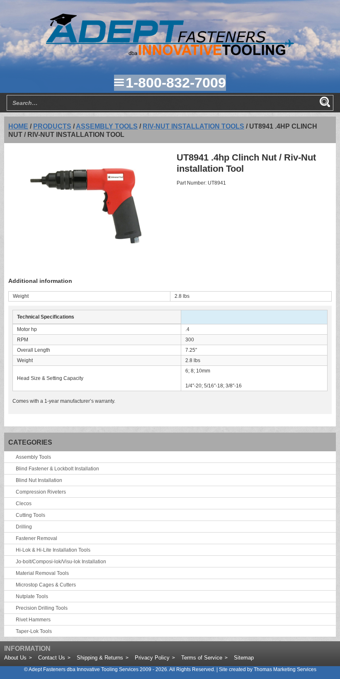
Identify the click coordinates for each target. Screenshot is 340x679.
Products (52, 126)
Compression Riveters (41, 492)
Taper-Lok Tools (34, 631)
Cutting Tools (30, 515)
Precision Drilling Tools (42, 608)
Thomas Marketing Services (285, 669)
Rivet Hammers (33, 620)
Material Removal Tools (42, 573)
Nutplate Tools (32, 596)
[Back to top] (311, 650)
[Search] (324, 102)
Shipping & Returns (100, 658)
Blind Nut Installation (39, 480)
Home (18, 126)
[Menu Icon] (119, 83)
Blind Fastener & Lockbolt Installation (57, 469)
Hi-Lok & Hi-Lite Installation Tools (53, 550)
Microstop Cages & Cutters (46, 585)
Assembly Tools (107, 126)
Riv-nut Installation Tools (193, 126)
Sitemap (244, 658)
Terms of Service (201, 658)
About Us (15, 658)
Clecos (24, 503)
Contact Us (51, 658)
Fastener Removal (36, 538)
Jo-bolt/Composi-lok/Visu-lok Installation (61, 562)
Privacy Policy (152, 658)
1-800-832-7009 (176, 82)
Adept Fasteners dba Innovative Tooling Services (83, 669)
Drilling (24, 527)
